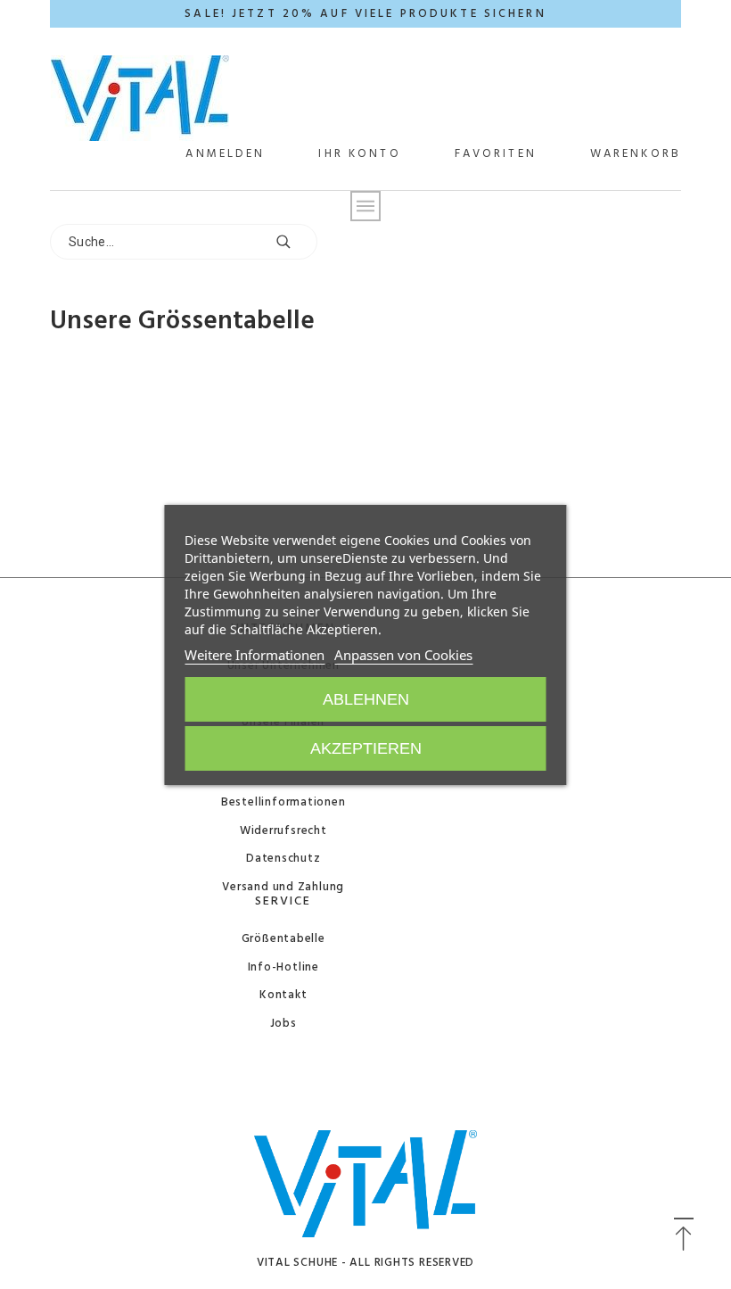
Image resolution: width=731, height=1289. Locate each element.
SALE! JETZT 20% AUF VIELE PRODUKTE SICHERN (365, 13)
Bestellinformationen (283, 802)
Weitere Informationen (254, 655)
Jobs (283, 1023)
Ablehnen (366, 699)
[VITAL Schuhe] (140, 100)
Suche (295, 242)
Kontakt (283, 995)
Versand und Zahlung (283, 887)
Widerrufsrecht (283, 831)
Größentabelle (283, 939)
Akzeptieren (366, 748)
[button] (683, 1235)
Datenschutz (283, 858)
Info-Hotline (283, 967)
